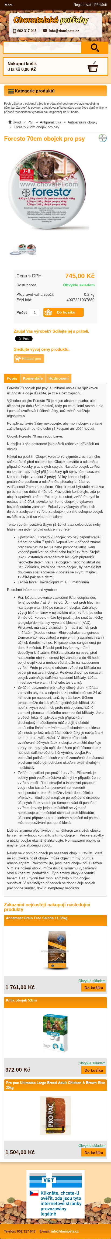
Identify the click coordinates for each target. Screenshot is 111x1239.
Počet (21, 312)
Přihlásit (100, 5)
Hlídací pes (31, 358)
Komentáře (33, 378)
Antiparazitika (50, 122)
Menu (9, 5)
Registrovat (82, 5)
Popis (12, 378)
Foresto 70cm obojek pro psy (36, 127)
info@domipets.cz (64, 31)
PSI (30, 122)
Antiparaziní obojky (83, 122)
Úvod (17, 122)
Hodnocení (58, 378)
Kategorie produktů (34, 91)
